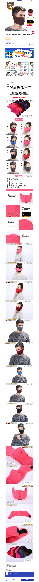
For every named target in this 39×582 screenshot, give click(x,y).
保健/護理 (6, 43)
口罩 (13, 43)
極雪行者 (7, 34)
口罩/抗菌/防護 (10, 43)
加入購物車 (13, 579)
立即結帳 (27, 579)
